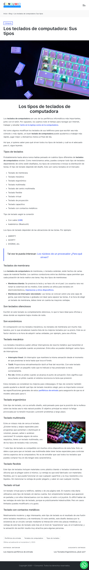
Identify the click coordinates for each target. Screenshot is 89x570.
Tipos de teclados (52, 538)
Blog (10, 14)
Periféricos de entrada (13, 538)
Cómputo (8, 23)
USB (20, 220)
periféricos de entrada (48, 390)
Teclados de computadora (33, 538)
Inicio (5, 14)
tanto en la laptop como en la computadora (39, 125)
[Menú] (84, 5)
